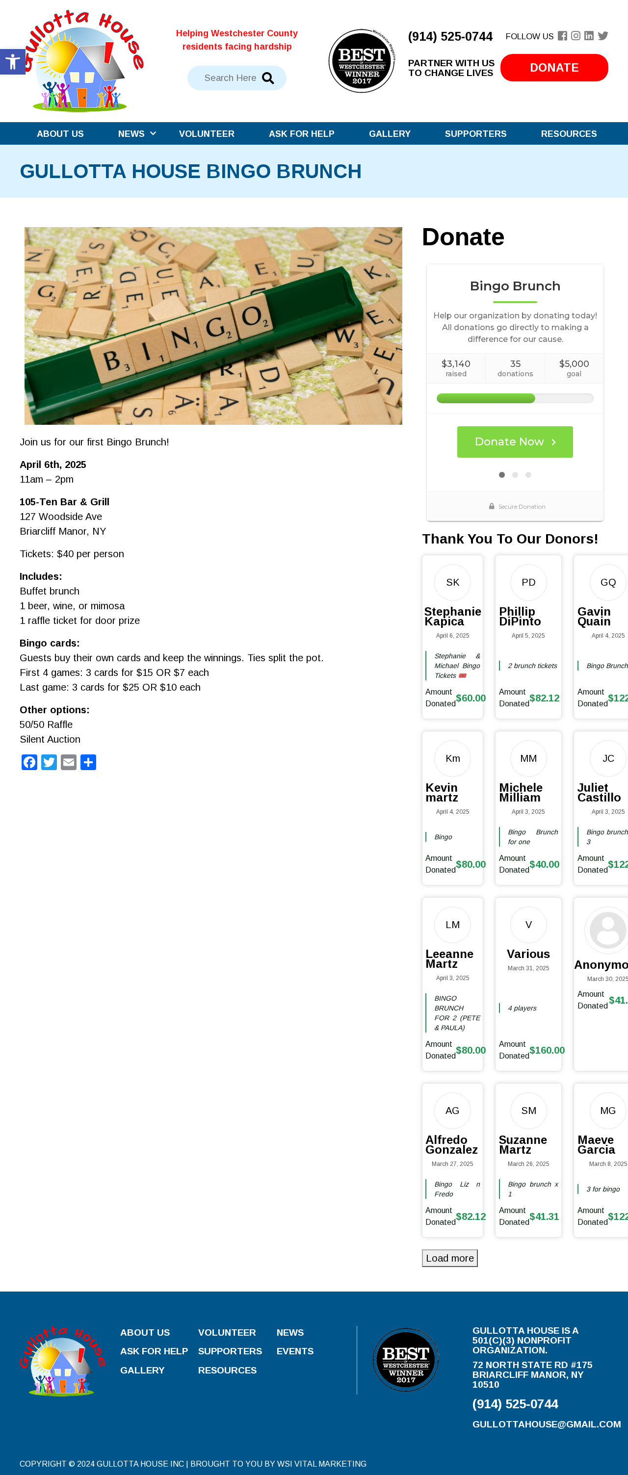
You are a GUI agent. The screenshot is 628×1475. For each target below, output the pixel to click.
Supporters (476, 134)
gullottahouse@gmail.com (546, 1424)
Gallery (390, 134)
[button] (13, 62)
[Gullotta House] (82, 60)
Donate (554, 67)
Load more (450, 1258)
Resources (569, 134)
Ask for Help (302, 134)
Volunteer (207, 134)
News (131, 134)
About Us (60, 134)
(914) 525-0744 (450, 36)
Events (295, 1351)
